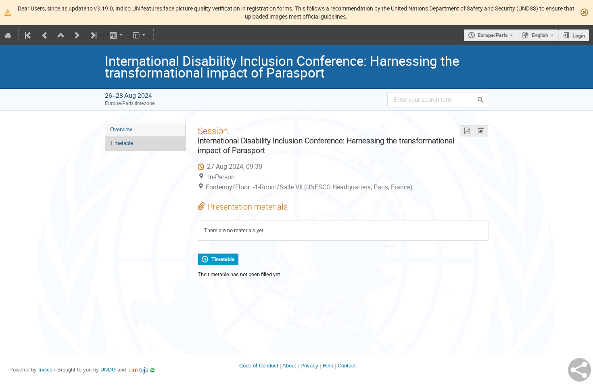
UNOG (108, 369)
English (540, 35)
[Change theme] (139, 35)
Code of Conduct (258, 365)
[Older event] (45, 35)
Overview (121, 129)
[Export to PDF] (467, 131)
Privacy (309, 365)
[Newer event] (77, 35)
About (289, 365)
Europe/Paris (493, 35)
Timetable (121, 143)
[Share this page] (579, 370)
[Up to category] (61, 35)
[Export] (116, 35)
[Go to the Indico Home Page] (8, 35)
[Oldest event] (29, 35)
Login (578, 35)
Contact (347, 365)
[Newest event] (93, 35)
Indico (45, 369)
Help (328, 365)
